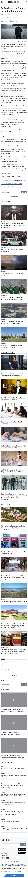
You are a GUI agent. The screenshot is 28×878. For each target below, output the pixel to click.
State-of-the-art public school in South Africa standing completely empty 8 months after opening (14, 625)
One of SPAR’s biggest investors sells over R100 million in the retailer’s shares (13, 795)
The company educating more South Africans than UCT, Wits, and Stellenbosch (13, 527)
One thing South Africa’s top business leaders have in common (13, 399)
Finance (3, 221)
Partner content (5, 371)
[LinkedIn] (8, 17)
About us (4, 848)
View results (14, 675)
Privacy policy (6, 855)
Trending (3, 5)
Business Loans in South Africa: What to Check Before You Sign (13, 447)
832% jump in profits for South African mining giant (11, 346)
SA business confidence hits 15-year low (11, 183)
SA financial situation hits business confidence (13, 187)
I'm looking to (5, 669)
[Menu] (1, 2)
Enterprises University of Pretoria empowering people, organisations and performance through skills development (14, 496)
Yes (3, 664)
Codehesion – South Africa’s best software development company (12, 375)
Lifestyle (3, 295)
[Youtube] (14, 861)
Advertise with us (7, 851)
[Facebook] (2, 17)
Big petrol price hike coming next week (13, 768)
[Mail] (13, 17)
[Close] (26, 871)
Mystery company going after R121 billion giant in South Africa (12, 322)
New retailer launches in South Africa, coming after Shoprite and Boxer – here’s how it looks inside (14, 651)
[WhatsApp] (10, 17)
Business (3, 319)
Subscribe (24, 192)
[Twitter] (5, 17)
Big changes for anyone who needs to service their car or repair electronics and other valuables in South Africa (13, 812)
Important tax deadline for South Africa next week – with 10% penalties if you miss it (14, 225)
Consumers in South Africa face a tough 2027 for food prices (13, 803)
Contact (4, 853)
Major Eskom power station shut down (14, 602)
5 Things (3, 573)
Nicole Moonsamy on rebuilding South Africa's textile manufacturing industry (13, 710)
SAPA (2, 14)
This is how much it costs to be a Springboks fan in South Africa (12, 298)
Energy (3, 599)
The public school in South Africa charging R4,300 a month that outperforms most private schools (14, 785)
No (3, 667)
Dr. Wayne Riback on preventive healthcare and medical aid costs (11, 733)
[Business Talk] (18, 861)
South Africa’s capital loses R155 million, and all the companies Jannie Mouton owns (13, 577)
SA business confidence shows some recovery (13, 180)
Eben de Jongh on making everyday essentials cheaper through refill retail (12, 756)
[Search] (26, 2)
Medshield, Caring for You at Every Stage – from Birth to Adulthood (13, 471)
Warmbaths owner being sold (10, 821)
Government (4, 247)
